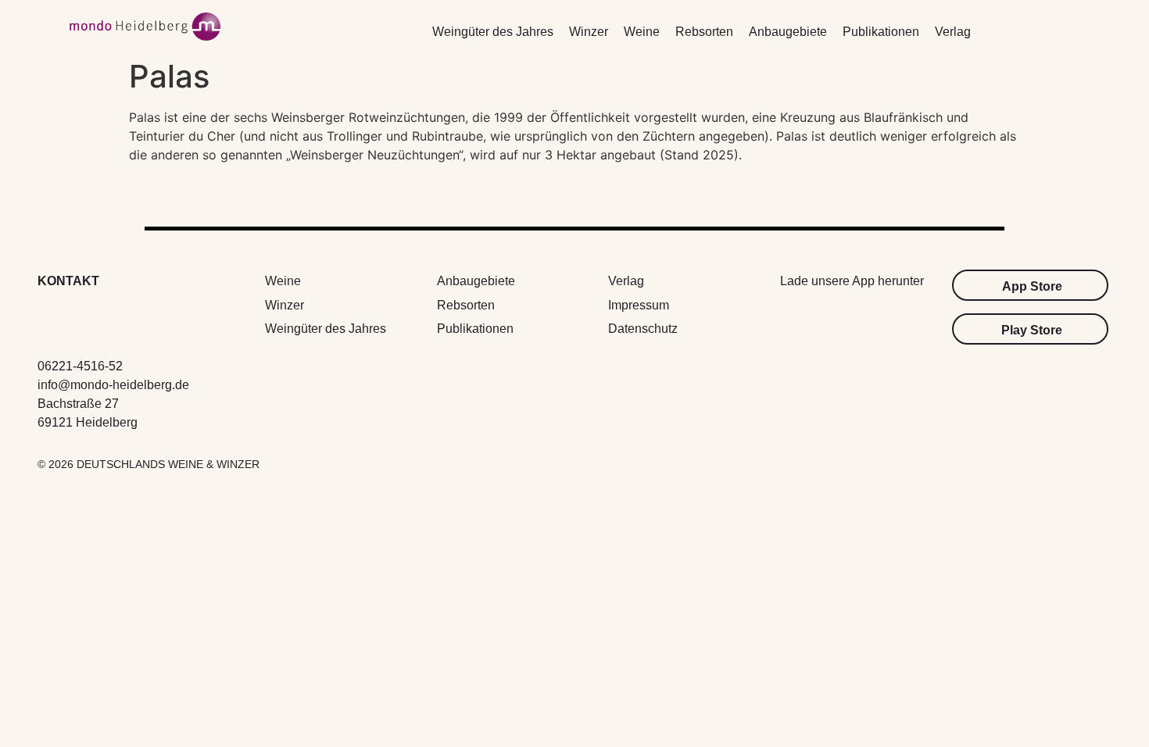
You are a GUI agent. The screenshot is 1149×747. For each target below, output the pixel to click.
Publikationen (881, 31)
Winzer (588, 31)
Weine (642, 31)
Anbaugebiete (788, 31)
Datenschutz (643, 328)
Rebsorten (704, 31)
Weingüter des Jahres (492, 31)
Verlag (953, 31)
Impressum (638, 305)
